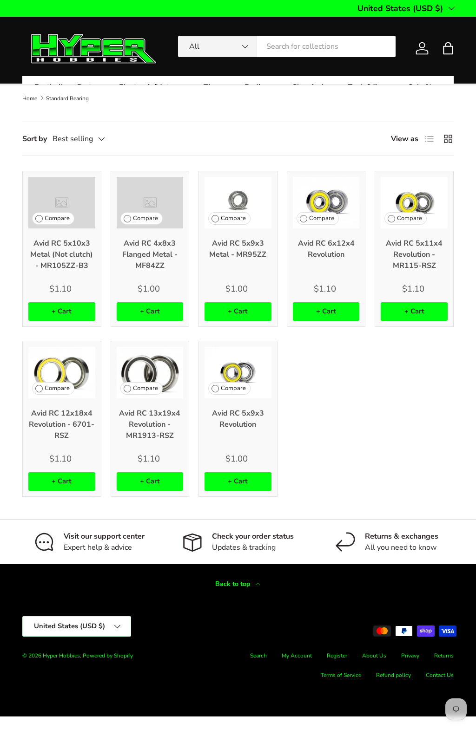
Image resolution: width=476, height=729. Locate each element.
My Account (297, 655)
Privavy (410, 655)
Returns (444, 655)
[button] (448, 48)
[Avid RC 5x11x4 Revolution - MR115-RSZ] (414, 202)
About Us (374, 655)
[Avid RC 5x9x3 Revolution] (238, 372)
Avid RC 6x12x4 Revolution (326, 249)
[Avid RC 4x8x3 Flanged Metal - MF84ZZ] (150, 202)
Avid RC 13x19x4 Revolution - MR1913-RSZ (149, 424)
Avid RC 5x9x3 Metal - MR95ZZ (237, 249)
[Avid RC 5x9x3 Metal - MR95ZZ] (238, 202)
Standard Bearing (67, 98)
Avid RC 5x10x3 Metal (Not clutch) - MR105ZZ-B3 (61, 254)
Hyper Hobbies (61, 655)
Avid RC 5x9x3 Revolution (238, 419)
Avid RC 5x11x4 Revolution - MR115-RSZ (414, 254)
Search (258, 655)
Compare (57, 218)
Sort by (34, 139)
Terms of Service (341, 675)
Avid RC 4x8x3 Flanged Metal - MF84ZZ (150, 254)
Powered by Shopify (108, 655)
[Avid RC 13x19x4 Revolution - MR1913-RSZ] (150, 372)
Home (29, 98)
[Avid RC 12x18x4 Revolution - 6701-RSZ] (61, 372)
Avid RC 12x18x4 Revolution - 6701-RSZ (61, 424)
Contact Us (440, 675)
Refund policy (393, 675)
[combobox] (287, 46)
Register (337, 655)
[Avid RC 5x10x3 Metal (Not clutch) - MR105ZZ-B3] (61, 202)
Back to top (233, 583)
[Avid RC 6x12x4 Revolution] (326, 202)
